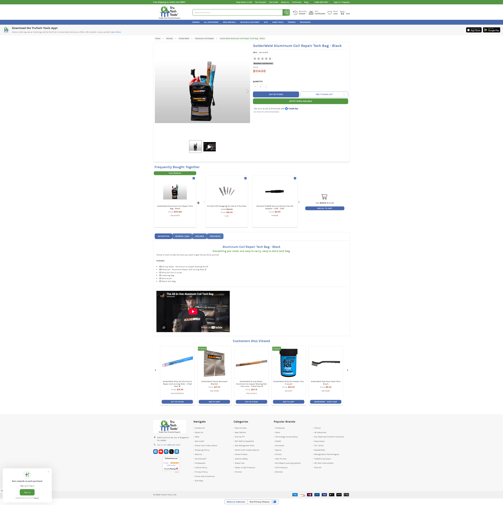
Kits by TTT (240, 437)
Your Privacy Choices (259, 502)
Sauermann (319, 441)
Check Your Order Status (206, 445)
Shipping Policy (202, 450)
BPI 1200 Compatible (244, 441)
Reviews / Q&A (182, 236)
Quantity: (258, 81)
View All (317, 467)
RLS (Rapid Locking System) (288, 463)
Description (163, 236)
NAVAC (278, 441)
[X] (171, 451)
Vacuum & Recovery (249, 22)
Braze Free (239, 463)
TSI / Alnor (319, 445)
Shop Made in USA (244, 2)
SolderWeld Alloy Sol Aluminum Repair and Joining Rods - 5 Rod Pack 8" (177, 384)
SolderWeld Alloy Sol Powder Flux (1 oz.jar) (288, 382)
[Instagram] (166, 451)
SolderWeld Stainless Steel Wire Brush (325, 382)
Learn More (116, 32)
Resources (305, 22)
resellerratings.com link (171, 468)
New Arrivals (229, 22)
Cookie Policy (201, 467)
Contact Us (200, 428)
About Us (285, 2)
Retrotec (279, 472)
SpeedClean (319, 450)
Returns (198, 454)
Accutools (279, 445)
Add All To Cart (324, 208)
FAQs (197, 437)
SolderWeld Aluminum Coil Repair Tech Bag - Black (175, 207)
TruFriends (296, 2)
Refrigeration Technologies (326, 454)
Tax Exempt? (260, 2)
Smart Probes (241, 454)
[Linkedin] (176, 451)
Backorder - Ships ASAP (325, 402)
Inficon (317, 428)
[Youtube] (161, 451)
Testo (277, 432)
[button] (324, 94)
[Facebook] (155, 451)
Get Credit (273, 2)
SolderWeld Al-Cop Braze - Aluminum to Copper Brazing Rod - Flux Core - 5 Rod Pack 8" (251, 384)
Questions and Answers (263, 63)
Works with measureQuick (247, 450)
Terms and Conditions (205, 476)
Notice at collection (236, 502)
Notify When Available (300, 101)
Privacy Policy (201, 472)
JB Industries (320, 432)
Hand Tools (277, 22)
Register (346, 2)
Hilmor (278, 454)
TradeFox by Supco (322, 459)
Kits (266, 22)
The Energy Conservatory (286, 437)
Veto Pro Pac (280, 459)
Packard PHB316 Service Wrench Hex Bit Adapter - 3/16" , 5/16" (274, 207)
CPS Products (281, 467)
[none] (202, 91)
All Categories (211, 22)
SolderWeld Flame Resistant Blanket (214, 382)
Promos (292, 22)
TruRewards (200, 463)
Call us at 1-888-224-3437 (169, 445)
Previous (157, 91)
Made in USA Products (245, 467)
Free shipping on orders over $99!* (169, 2)
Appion (278, 450)
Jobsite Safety (241, 459)
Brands (196, 22)
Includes (199, 236)
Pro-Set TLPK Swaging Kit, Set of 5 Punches (226, 206)
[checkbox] (194, 178)
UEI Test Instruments (323, 463)
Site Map (199, 480)
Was (321, 203)
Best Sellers (240, 432)
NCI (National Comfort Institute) (329, 437)
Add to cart (214, 402)
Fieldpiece (280, 428)
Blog (306, 2)
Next (247, 91)
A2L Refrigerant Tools (244, 445)
